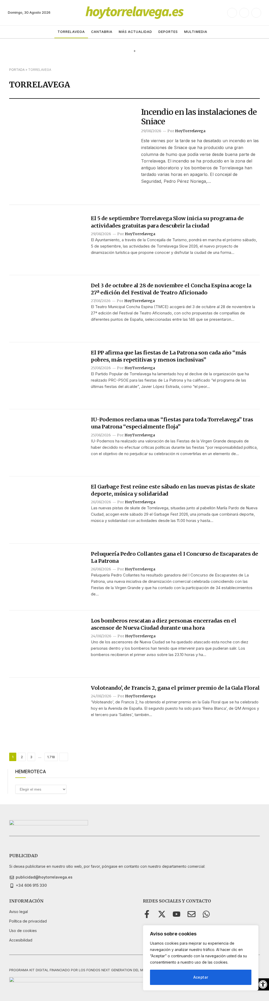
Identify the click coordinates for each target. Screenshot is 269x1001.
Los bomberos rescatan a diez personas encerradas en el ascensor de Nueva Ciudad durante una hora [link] (163, 624)
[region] (200, 957)
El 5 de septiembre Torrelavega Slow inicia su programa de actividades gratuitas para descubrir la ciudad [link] (167, 222)
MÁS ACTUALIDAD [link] (135, 32)
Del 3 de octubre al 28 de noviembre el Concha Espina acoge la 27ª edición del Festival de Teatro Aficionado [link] (171, 289)
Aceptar (200, 977)
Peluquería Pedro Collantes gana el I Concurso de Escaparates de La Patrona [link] (174, 557)
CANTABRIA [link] (101, 32)
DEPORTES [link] (168, 32)
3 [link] (31, 757)
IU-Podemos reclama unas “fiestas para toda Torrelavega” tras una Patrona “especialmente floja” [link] (172, 423)
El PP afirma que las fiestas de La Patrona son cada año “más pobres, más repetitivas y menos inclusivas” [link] (168, 356)
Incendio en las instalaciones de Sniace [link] (199, 116)
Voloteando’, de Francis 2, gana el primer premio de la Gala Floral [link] (175, 687)
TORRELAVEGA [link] (71, 32)
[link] (263, 984)
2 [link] (22, 757)
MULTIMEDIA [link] (195, 32)
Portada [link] (17, 70)
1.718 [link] (51, 757)
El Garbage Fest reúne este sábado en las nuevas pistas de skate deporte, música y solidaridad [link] (173, 490)
